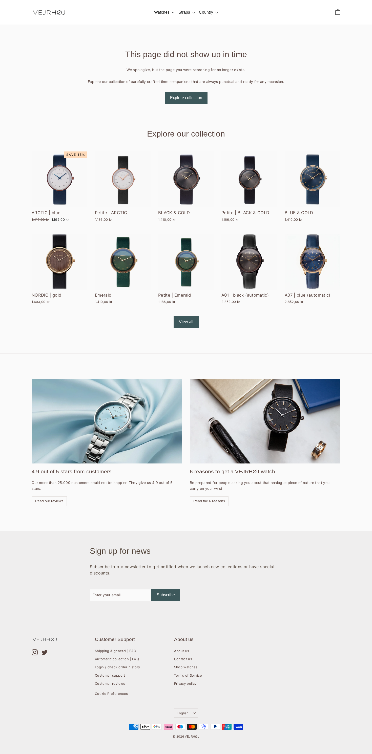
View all (186, 322)
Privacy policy (185, 683)
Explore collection (186, 98)
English (183, 713)
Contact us (183, 659)
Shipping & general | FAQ (115, 651)
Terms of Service (188, 675)
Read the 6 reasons (209, 501)
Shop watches (186, 667)
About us (181, 651)
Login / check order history (117, 667)
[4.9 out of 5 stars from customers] (107, 421)
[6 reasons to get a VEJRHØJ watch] (265, 421)
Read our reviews (49, 501)
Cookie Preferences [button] (111, 694)
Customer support (110, 675)
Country (206, 12)
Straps (184, 12)
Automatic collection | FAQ (117, 659)
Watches (162, 12)
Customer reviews (110, 683)
